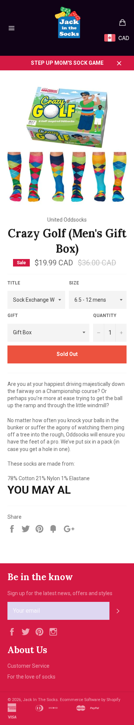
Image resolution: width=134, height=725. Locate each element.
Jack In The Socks (40, 699)
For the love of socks (31, 677)
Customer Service (28, 666)
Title (13, 283)
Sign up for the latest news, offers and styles (59, 593)
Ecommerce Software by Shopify (90, 699)
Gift (12, 315)
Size (74, 283)
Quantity (105, 315)
